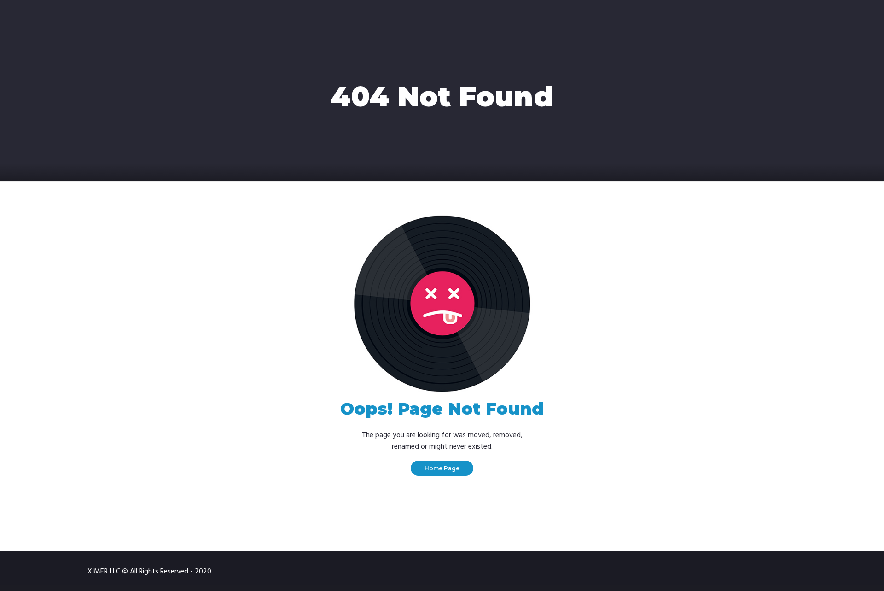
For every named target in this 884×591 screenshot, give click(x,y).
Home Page (442, 468)
